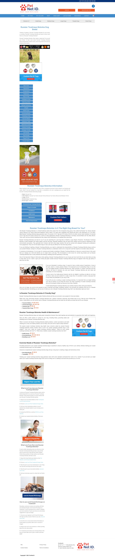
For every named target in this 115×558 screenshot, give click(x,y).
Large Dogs (63, 21)
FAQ (21, 544)
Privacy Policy (43, 544)
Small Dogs (38, 21)
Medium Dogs (50, 21)
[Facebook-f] (93, 6)
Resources (77, 15)
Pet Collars (39, 15)
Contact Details (24, 547)
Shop (48, 15)
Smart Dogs (88, 21)
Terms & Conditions (44, 547)
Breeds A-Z (26, 21)
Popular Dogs (76, 21)
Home (22, 15)
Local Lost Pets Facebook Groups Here (34, 403)
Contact (86, 15)
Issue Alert (56, 15)
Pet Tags (30, 15)
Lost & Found (67, 15)
